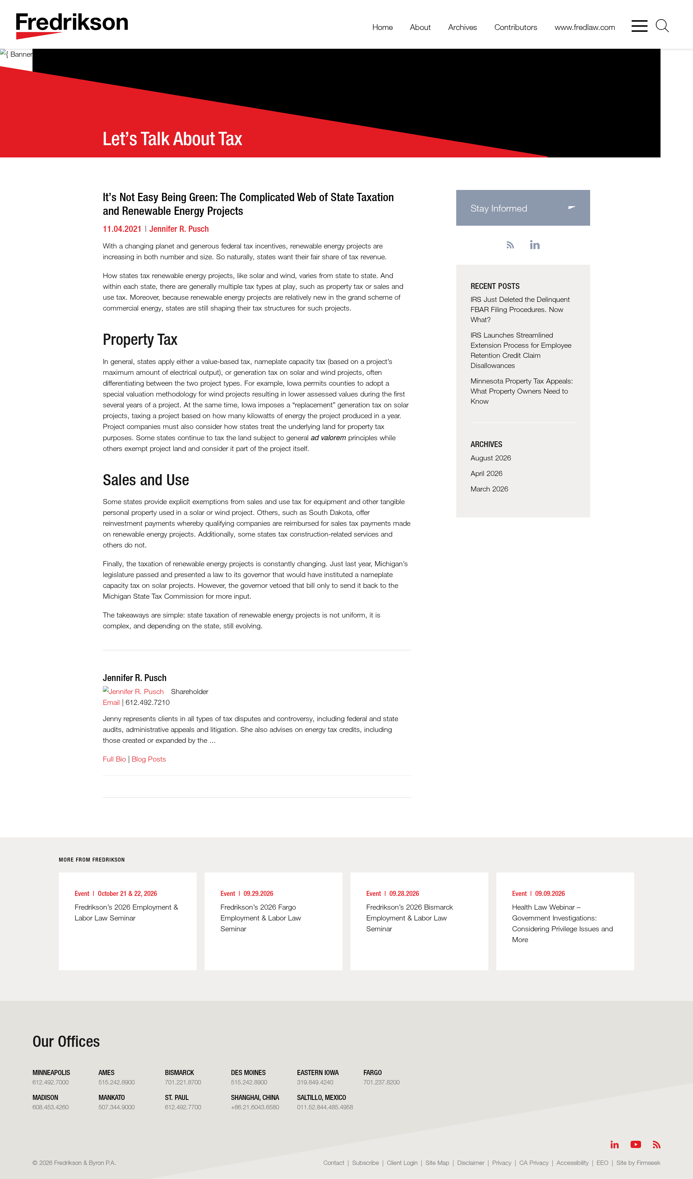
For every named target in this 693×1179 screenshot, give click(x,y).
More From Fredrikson (92, 859)
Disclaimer (470, 1162)
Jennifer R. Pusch (179, 229)
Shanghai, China (255, 1097)
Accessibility (573, 1162)
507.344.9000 (117, 1107)
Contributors (515, 27)
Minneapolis (51, 1072)
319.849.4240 (315, 1082)
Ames (106, 1072)
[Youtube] (636, 1144)
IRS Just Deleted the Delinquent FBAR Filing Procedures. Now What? (520, 309)
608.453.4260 (50, 1107)
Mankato (112, 1097)
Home (382, 27)
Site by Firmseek (638, 1162)
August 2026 (491, 458)
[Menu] (639, 26)
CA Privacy (534, 1162)
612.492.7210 (148, 702)
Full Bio (114, 759)
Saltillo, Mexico (321, 1097)
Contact (333, 1162)
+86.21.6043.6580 (255, 1107)
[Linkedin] (535, 245)
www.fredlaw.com (585, 27)
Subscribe (365, 1162)
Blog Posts (149, 759)
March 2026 (489, 489)
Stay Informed (499, 208)
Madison (45, 1097)
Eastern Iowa (318, 1072)
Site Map (437, 1162)
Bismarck (179, 1072)
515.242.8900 (117, 1082)
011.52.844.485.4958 (325, 1107)
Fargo (372, 1072)
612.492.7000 (50, 1082)
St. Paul (177, 1097)
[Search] (662, 25)
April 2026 (486, 473)
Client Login (402, 1162)
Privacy (501, 1162)
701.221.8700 (183, 1082)
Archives (462, 27)
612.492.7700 (183, 1107)
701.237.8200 (381, 1082)
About (420, 27)
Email (111, 702)
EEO (603, 1162)
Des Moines (248, 1072)
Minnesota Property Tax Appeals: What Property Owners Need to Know (522, 391)
